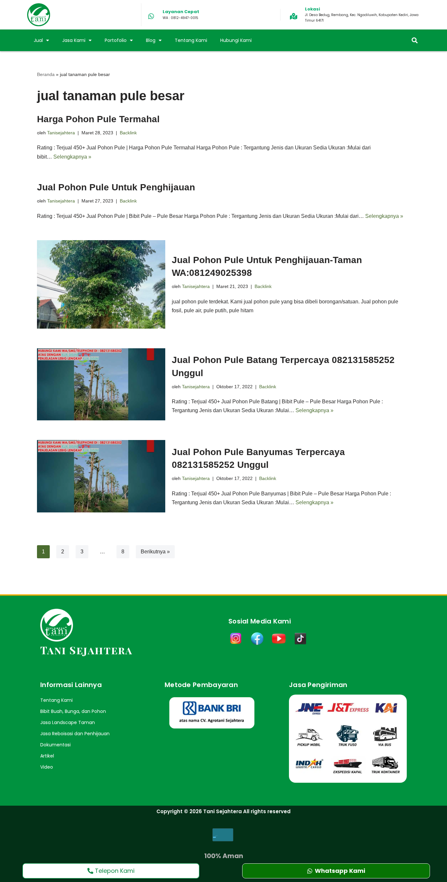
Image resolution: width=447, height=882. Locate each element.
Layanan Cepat (181, 12)
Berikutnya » (155, 551)
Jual (38, 40)
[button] (414, 40)
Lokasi (312, 9)
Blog (150, 40)
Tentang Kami (191, 40)
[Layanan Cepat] (151, 16)
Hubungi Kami (236, 40)
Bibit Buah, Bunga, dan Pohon (73, 711)
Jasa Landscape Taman (67, 722)
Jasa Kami (73, 40)
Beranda (46, 74)
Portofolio (116, 40)
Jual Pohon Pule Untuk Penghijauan (116, 187)
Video (46, 767)
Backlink (128, 132)
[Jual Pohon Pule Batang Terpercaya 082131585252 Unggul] (101, 384)
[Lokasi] (293, 16)
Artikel (47, 756)
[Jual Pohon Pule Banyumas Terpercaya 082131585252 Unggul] (101, 476)
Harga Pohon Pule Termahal (98, 119)
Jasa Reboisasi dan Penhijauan (75, 733)
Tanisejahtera (61, 132)
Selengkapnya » (72, 157)
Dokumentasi (55, 744)
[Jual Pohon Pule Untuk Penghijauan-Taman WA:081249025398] (101, 284)
